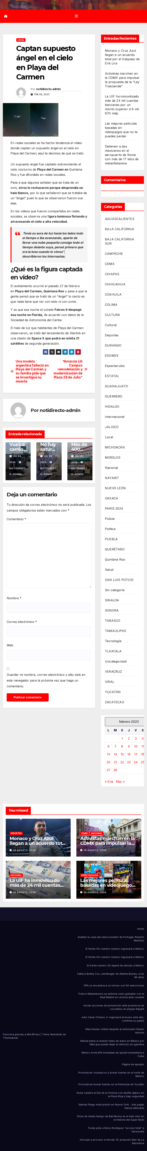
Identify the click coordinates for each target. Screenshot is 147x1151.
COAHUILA (113, 294)
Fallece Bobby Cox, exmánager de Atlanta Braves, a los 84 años (110, 975)
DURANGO (113, 345)
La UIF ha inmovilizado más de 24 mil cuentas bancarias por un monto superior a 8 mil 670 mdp (122, 104)
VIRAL (109, 682)
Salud (109, 570)
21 (115, 762)
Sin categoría (115, 590)
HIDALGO (112, 406)
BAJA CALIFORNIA (119, 229)
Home (140, 928)
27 (108, 770)
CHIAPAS (112, 274)
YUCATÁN (113, 692)
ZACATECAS (114, 702)
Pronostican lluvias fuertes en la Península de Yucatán (111, 1084)
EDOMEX (111, 356)
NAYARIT (112, 478)
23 (129, 762)
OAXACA (111, 498)
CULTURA (112, 315)
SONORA (112, 610)
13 (108, 754)
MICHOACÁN (115, 447)
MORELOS (112, 457)
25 (142, 762)
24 (136, 762)
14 (115, 754)
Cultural (111, 325)
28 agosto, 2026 (24, 850)
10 (135, 746)
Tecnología (113, 641)
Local (20, 40)
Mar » (120, 781)
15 (122, 754)
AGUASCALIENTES (119, 219)
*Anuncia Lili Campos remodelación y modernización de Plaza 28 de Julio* (68, 369)
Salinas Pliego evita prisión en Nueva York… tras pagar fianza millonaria (111, 1106)
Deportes (112, 335)
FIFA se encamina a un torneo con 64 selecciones (114, 985)
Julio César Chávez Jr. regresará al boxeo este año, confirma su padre (112, 1019)
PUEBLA (111, 539)
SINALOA (112, 600)
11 (142, 746)
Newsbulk (56, 1034)
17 (135, 754)
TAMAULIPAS (115, 631)
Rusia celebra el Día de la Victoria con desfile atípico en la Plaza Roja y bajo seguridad (110, 1094)
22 (122, 762)
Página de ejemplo (133, 1064)
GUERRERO (113, 396)
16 (129, 754)
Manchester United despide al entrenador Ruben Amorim (115, 1031)
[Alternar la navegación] (76, 16)
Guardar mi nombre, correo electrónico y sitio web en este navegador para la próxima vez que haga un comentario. (46, 680)
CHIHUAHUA (115, 284)
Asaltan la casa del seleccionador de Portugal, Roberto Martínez (111, 938)
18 (142, 754)
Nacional (111, 468)
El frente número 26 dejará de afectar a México (115, 965)
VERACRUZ (113, 671)
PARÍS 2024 (114, 508)
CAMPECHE (114, 254)
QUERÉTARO (115, 549)
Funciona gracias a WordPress (22, 1034)
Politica (110, 529)
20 (108, 762)
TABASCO (112, 621)
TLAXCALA (113, 651)
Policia (109, 519)
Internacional (115, 417)
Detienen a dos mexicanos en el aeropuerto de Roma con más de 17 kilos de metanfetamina (122, 154)
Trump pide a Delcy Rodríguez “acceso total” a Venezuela (116, 1129)
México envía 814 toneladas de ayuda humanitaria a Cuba (113, 1054)
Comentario (16, 519)
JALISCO (111, 427)
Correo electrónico (22, 622)
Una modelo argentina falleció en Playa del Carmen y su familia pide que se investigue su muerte (32, 371)
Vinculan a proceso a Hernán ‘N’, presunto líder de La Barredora (112, 1141)
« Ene (109, 781)
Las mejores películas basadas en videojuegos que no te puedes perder (108, 885)
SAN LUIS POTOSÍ (119, 580)
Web (10, 645)
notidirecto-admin (48, 89)
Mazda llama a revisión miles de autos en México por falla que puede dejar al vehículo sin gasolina (112, 1042)
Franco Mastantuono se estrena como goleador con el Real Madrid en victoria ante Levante (111, 995)
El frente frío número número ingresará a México (115, 948)
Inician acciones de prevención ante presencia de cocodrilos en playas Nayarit (113, 1007)
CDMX (109, 264)
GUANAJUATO (116, 386)
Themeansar (10, 1037)
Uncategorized (116, 661)
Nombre (14, 598)
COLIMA (111, 305)
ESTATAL (112, 376)
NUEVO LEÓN (115, 488)
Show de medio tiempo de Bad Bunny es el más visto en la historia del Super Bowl (110, 1118)
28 (115, 770)
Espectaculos (115, 366)
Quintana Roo (115, 559)
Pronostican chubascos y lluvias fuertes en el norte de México (111, 1074)
